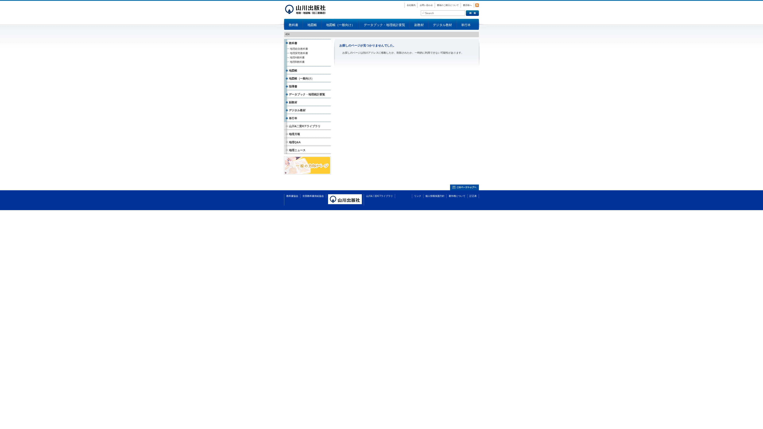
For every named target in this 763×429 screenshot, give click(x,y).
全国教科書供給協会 (313, 196)
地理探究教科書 (299, 53)
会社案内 (411, 5)
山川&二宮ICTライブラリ (304, 126)
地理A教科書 (297, 57)
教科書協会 (292, 196)
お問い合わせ (426, 5)
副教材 (419, 25)
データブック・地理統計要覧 (384, 25)
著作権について (457, 196)
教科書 (293, 25)
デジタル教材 (442, 25)
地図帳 (312, 25)
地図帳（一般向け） (340, 25)
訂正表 (473, 196)
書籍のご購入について (448, 5)
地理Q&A (295, 142)
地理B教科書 (297, 61)
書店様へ (467, 5)
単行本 (466, 25)
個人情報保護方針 (434, 196)
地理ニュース (297, 150)
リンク (417, 196)
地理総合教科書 (299, 48)
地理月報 (294, 134)
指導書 (293, 86)
